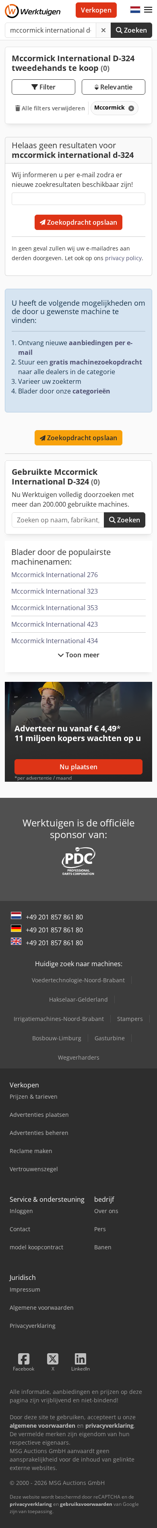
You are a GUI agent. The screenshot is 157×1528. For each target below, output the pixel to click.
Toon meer (82, 654)
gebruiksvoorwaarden (86, 1504)
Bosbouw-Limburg (56, 1038)
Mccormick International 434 (54, 640)
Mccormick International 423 (54, 624)
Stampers (130, 1019)
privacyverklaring (31, 1504)
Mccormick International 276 (54, 574)
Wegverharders (78, 1057)
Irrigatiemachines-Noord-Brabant (59, 1019)
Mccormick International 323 (54, 591)
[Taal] (135, 10)
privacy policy (123, 258)
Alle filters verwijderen (52, 108)
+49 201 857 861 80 (54, 917)
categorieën (91, 391)
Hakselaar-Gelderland (78, 999)
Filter (47, 87)
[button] (148, 10)
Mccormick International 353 (54, 607)
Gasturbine (110, 1038)
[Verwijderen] (103, 30)
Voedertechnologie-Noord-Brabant (78, 980)
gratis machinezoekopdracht (96, 362)
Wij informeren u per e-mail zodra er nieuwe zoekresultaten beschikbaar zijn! (72, 179)
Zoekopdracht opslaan (81, 222)
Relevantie (116, 87)
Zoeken (134, 30)
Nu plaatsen (78, 766)
